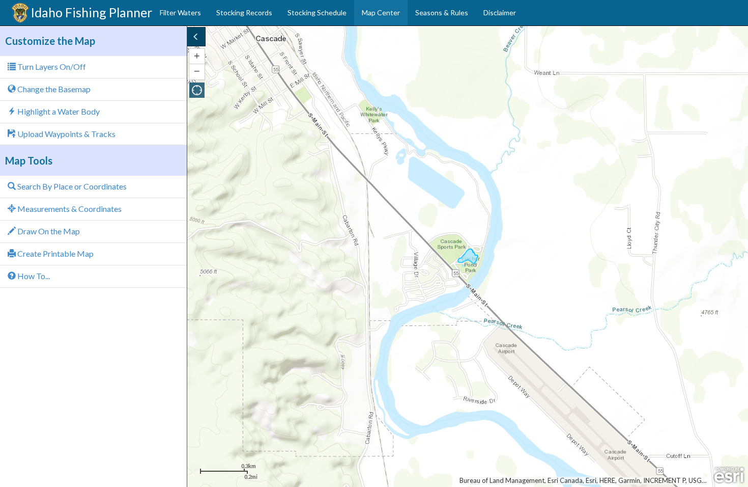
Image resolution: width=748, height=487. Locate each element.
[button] (197, 90)
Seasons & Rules (441, 12)
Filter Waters (180, 12)
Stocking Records (244, 12)
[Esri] (728, 475)
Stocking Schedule (317, 12)
